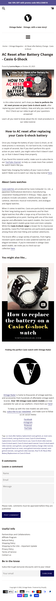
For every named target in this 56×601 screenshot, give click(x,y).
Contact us (6, 555)
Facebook (28, 419)
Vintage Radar (10, 395)
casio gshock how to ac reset (12, 448)
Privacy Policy (8, 549)
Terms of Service (9, 552)
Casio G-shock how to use (21, 441)
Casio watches (8, 189)
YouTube (28, 428)
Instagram (28, 422)
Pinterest (28, 425)
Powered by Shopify (39, 587)
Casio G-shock (7, 438)
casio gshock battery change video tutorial (37, 446)
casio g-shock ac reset (21, 438)
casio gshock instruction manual (35, 448)
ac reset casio (47, 436)
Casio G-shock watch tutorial (28, 443)
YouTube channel (13, 162)
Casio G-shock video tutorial (41, 441)
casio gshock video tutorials (24, 451)
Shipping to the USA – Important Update (19, 546)
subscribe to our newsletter (19, 411)
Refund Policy (8, 540)
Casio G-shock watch (9, 443)
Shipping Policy (8, 543)
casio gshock (16, 446)
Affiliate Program (9, 537)
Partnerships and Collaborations (16, 534)
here (50, 173)
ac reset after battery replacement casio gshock (23, 436)
